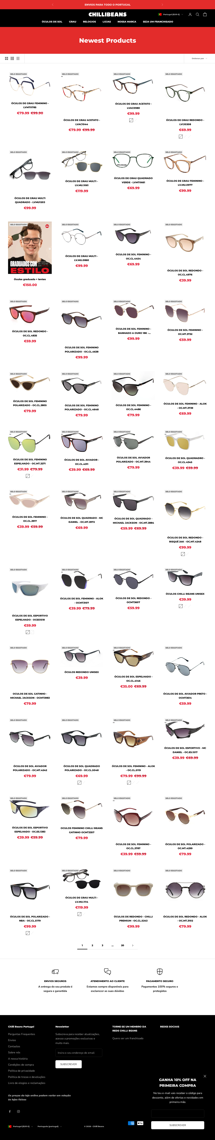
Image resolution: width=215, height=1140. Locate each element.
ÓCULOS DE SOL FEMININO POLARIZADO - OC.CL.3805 (30, 403)
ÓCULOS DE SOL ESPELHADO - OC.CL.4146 (133, 678)
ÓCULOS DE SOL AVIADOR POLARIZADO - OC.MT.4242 (30, 768)
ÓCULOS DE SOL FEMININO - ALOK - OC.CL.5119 (133, 768)
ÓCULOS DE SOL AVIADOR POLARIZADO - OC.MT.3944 (133, 459)
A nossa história (18, 1059)
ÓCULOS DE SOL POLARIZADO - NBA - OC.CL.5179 (30, 918)
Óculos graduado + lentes (30, 279)
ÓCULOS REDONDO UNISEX (81, 672)
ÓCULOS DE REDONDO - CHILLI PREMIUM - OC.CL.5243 (133, 918)
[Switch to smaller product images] (12, 58)
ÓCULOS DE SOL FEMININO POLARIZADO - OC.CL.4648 (82, 407)
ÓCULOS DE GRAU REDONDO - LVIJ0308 (185, 122)
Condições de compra (21, 1065)
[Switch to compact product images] (17, 58)
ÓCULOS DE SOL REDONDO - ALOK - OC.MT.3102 (185, 918)
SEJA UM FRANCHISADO (158, 21)
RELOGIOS (89, 21)
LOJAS (107, 21)
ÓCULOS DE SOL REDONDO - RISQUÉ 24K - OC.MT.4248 (185, 539)
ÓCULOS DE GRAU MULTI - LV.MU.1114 (81, 899)
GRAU (72, 21)
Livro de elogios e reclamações (26, 1083)
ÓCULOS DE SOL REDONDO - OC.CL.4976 (185, 272)
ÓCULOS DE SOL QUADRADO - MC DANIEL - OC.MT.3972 (81, 519)
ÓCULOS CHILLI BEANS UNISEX (185, 593)
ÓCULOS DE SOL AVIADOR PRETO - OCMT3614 (185, 695)
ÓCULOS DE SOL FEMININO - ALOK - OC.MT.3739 (185, 405)
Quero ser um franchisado (127, 1038)
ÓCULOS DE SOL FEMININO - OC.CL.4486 (133, 407)
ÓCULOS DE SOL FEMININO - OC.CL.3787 (133, 846)
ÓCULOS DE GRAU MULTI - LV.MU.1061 (81, 183)
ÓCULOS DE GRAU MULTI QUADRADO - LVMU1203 (30, 200)
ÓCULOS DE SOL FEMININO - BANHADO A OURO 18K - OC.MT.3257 (133, 331)
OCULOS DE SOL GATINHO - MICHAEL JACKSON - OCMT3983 (30, 695)
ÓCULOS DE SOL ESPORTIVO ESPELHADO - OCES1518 (30, 617)
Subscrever (177, 1125)
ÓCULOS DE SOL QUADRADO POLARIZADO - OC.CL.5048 (81, 768)
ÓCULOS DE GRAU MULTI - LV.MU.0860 (81, 258)
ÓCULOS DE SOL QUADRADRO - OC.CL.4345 (185, 460)
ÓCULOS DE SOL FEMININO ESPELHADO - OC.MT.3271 (30, 461)
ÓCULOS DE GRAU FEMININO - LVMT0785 (30, 105)
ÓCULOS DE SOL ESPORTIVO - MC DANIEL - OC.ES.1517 (185, 750)
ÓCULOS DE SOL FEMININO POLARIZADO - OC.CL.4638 (82, 349)
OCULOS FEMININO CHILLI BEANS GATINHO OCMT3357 (82, 830)
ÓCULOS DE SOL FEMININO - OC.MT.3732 (185, 332)
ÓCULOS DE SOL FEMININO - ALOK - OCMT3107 (81, 600)
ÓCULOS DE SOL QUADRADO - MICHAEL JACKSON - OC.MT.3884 (133, 520)
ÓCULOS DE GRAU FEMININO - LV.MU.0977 (185, 182)
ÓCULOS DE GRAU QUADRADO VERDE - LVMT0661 (133, 180)
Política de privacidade (21, 1071)
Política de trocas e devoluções (26, 1077)
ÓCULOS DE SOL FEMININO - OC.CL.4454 (133, 256)
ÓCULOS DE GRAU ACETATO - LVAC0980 (133, 105)
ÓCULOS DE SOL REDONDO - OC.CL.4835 (30, 333)
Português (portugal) (48, 1126)
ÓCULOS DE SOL (52, 21)
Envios (12, 1040)
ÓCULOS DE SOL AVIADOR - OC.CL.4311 (81, 461)
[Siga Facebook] (9, 1111)
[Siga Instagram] (18, 1111)
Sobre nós (14, 1052)
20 (122, 945)
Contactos (14, 1046)
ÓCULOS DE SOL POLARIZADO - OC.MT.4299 (185, 846)
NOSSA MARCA (127, 21)
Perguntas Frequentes (21, 1034)
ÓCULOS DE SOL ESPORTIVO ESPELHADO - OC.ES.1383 (30, 829)
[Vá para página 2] (133, 945)
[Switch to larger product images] (6, 58)
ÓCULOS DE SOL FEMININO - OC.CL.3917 (30, 518)
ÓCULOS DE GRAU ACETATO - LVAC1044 (81, 122)
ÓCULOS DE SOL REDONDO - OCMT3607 (133, 600)
